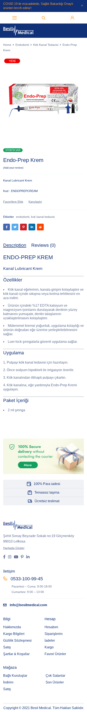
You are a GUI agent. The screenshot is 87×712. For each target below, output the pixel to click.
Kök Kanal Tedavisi (45, 44)
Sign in (72, 17)
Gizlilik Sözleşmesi (17, 640)
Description (14, 245)
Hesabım (51, 627)
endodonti (22, 216)
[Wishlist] (13, 201)
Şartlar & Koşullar (16, 654)
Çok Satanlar (55, 675)
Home (7, 44)
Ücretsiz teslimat (47, 501)
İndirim (8, 682)
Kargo (49, 647)
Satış (7, 647)
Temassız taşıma (46, 492)
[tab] (14, 245)
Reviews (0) (43, 245)
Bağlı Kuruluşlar (15, 675)
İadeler (50, 640)
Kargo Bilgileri (13, 634)
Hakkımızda (12, 627)
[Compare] (35, 201)
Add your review (13, 167)
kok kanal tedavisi (43, 216)
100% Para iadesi (47, 484)
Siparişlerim (54, 634)
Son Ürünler (55, 682)
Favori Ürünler (55, 654)
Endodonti (22, 44)
